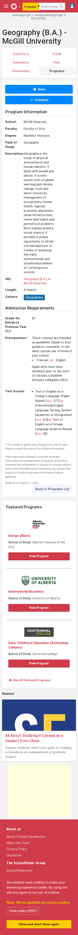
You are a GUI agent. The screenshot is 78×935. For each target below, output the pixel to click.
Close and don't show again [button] (39, 924)
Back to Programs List (52, 489)
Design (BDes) (19, 536)
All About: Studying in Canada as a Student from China (34, 738)
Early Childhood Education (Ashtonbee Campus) (38, 645)
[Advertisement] (39, 790)
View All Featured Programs (30, 680)
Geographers (34, 297)
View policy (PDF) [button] (23, 911)
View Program (39, 556)
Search (61, 6)
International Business (26, 592)
